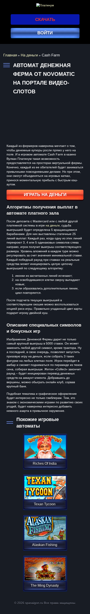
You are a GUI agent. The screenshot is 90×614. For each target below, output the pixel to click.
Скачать (45, 19)
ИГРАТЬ (44, 444)
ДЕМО (45, 452)
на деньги (53, 225)
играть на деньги (45, 194)
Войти (45, 32)
